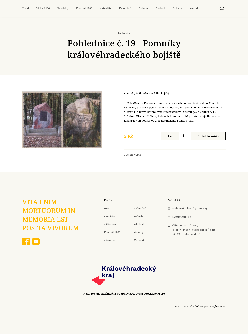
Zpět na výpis (132, 154)
